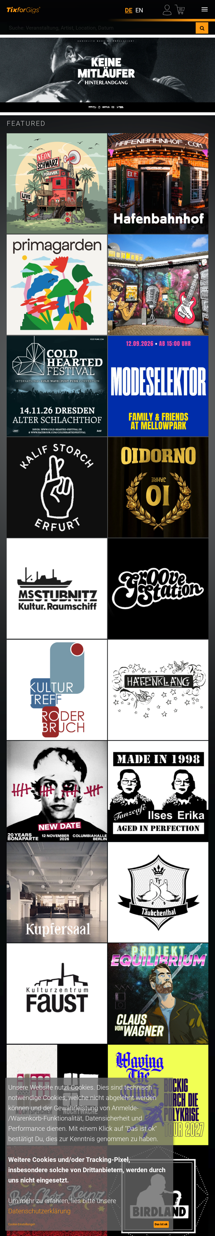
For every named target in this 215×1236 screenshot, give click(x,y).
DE (128, 10)
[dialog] (89, 1154)
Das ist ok (161, 1224)
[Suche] (202, 28)
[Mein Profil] (168, 9)
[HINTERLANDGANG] (107, 75)
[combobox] (101, 28)
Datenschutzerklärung (39, 1211)
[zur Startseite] (23, 9)
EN (139, 10)
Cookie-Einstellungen (21, 1224)
